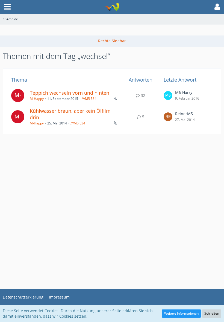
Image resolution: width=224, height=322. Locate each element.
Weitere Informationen (181, 313)
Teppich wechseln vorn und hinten (69, 93)
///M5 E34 (89, 98)
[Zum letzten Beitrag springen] (168, 95)
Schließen (211, 313)
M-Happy (37, 98)
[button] (7, 6)
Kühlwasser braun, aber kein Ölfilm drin (70, 114)
